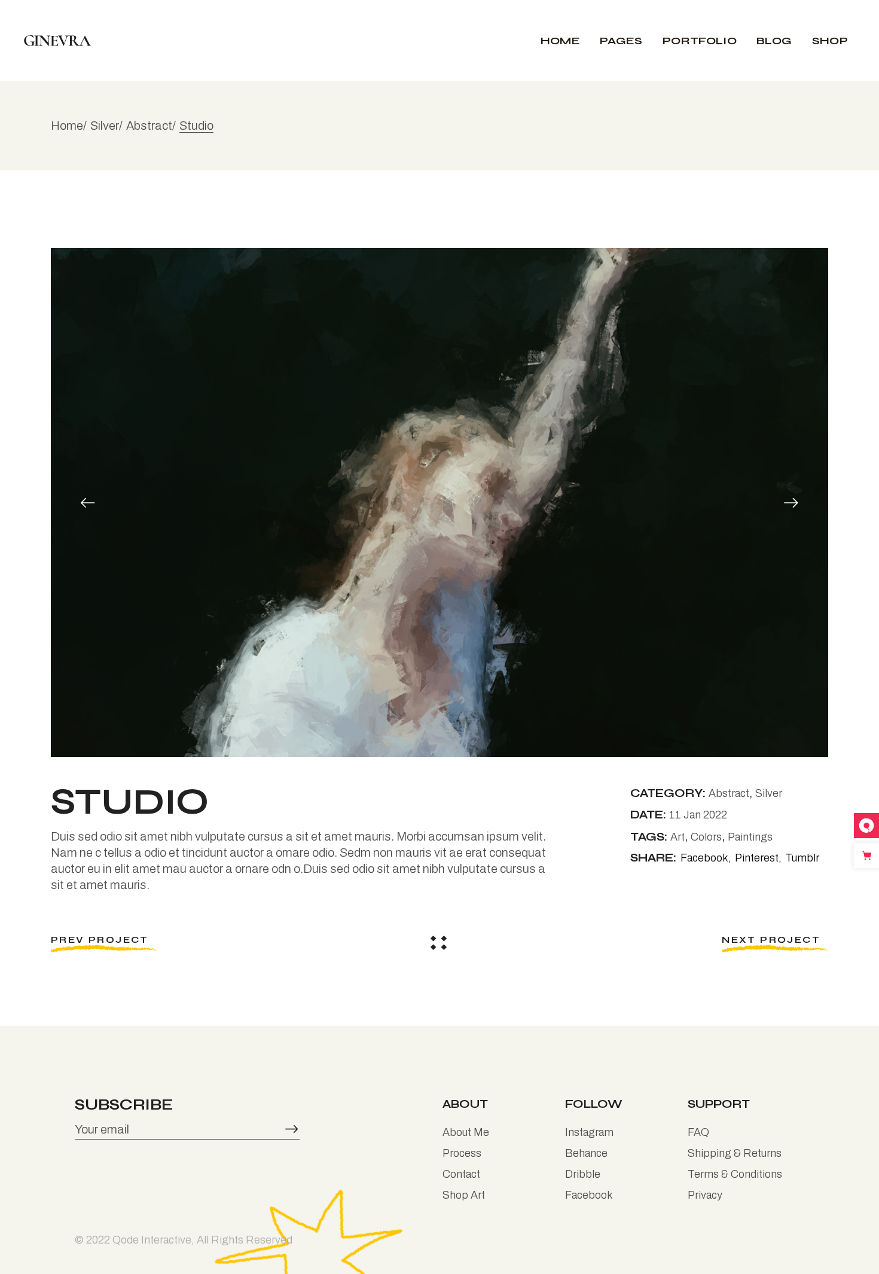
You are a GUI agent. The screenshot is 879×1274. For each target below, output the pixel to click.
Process (461, 1153)
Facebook (589, 1195)
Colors (706, 837)
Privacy (705, 1195)
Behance (586, 1153)
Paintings (750, 837)
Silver (768, 793)
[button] (88, 502)
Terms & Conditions (735, 1174)
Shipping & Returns (735, 1153)
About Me (465, 1132)
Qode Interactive (151, 1240)
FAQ (698, 1132)
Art (677, 837)
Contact (461, 1174)
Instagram (589, 1132)
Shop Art (463, 1195)
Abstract (729, 793)
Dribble (582, 1174)
